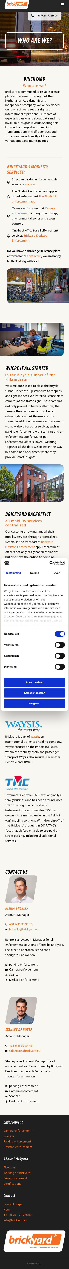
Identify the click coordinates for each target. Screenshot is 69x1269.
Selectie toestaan (34, 692)
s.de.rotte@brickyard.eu (24, 1051)
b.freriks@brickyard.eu (23, 929)
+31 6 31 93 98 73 (20, 924)
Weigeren (34, 703)
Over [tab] (57, 572)
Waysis (35, 736)
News (7, 1209)
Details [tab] (34, 572)
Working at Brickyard (17, 1173)
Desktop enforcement (18, 1147)
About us (9, 1167)
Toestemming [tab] (12, 572)
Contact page (13, 1204)
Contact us (34, 256)
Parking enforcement (17, 1141)
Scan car (9, 1136)
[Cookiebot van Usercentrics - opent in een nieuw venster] (49, 563)
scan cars (31, 184)
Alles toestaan (34, 682)
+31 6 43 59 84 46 (20, 1046)
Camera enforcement (17, 1130)
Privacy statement (15, 1178)
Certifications (12, 1183)
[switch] (60, 645)
